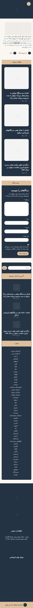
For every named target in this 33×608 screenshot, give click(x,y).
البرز (15, 364)
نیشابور (16, 469)
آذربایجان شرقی (15, 351)
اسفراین (15, 359)
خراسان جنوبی (15, 389)
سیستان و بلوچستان (15, 415)
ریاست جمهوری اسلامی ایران (15, 585)
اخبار (11, 53)
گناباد (15, 449)
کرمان (16, 436)
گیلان (15, 451)
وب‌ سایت (26, 236)
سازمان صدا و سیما (15, 590)
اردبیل (15, 356)
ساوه (15, 405)
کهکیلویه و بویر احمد (15, 441)
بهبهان (15, 374)
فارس (15, 423)
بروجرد (16, 371)
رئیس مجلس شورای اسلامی (14, 40)
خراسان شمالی (15, 395)
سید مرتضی (16, 43)
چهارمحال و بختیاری (15, 387)
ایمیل (27, 227)
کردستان (15, 433)
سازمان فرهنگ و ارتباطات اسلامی (15, 594)
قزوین (15, 425)
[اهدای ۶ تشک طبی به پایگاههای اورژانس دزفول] (16, 306)
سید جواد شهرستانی (19, 45)
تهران (15, 379)
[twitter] (13, 564)
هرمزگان (15, 472)
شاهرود (15, 418)
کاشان (16, 431)
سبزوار (16, 407)
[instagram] (20, 564)
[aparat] (16, 564)
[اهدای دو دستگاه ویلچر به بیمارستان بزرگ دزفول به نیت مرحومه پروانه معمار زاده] (16, 287)
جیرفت (16, 384)
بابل (16, 369)
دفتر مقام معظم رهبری (15, 579)
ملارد (15, 467)
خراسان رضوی (15, 392)
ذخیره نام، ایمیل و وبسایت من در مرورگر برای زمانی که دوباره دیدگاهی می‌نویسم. (17, 248)
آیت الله (27, 45)
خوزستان (15, 397)
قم (15, 428)
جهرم (15, 382)
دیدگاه (26, 200)
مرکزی (16, 464)
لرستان (15, 456)
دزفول (23, 100)
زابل (15, 402)
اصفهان (15, 361)
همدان (15, 474)
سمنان (16, 410)
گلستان (15, 446)
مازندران (15, 459)
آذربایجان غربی (15, 353)
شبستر (16, 420)
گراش (15, 444)
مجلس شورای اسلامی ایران (15, 587)
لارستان (15, 454)
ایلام (15, 366)
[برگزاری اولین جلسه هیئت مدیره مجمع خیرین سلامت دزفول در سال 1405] (16, 324)
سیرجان (15, 413)
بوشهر (15, 377)
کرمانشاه (15, 438)
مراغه (15, 462)
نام (27, 219)
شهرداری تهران (15, 592)
